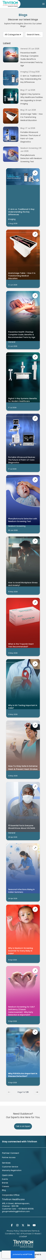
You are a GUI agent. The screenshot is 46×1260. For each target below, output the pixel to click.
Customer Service (10, 1166)
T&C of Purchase (23, 1233)
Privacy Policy (13, 1231)
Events (5, 1179)
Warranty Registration (11, 1170)
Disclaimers (25, 1231)
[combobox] (13, 35)
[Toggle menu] (43, 3)
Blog (4, 1190)
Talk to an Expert (23, 1126)
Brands (5, 1183)
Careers (5, 1186)
